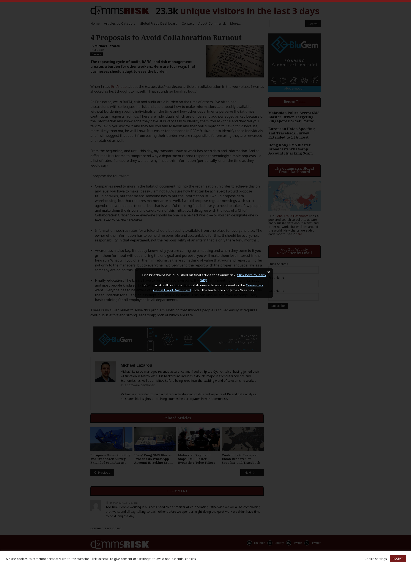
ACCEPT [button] (398, 558)
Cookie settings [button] (376, 559)
